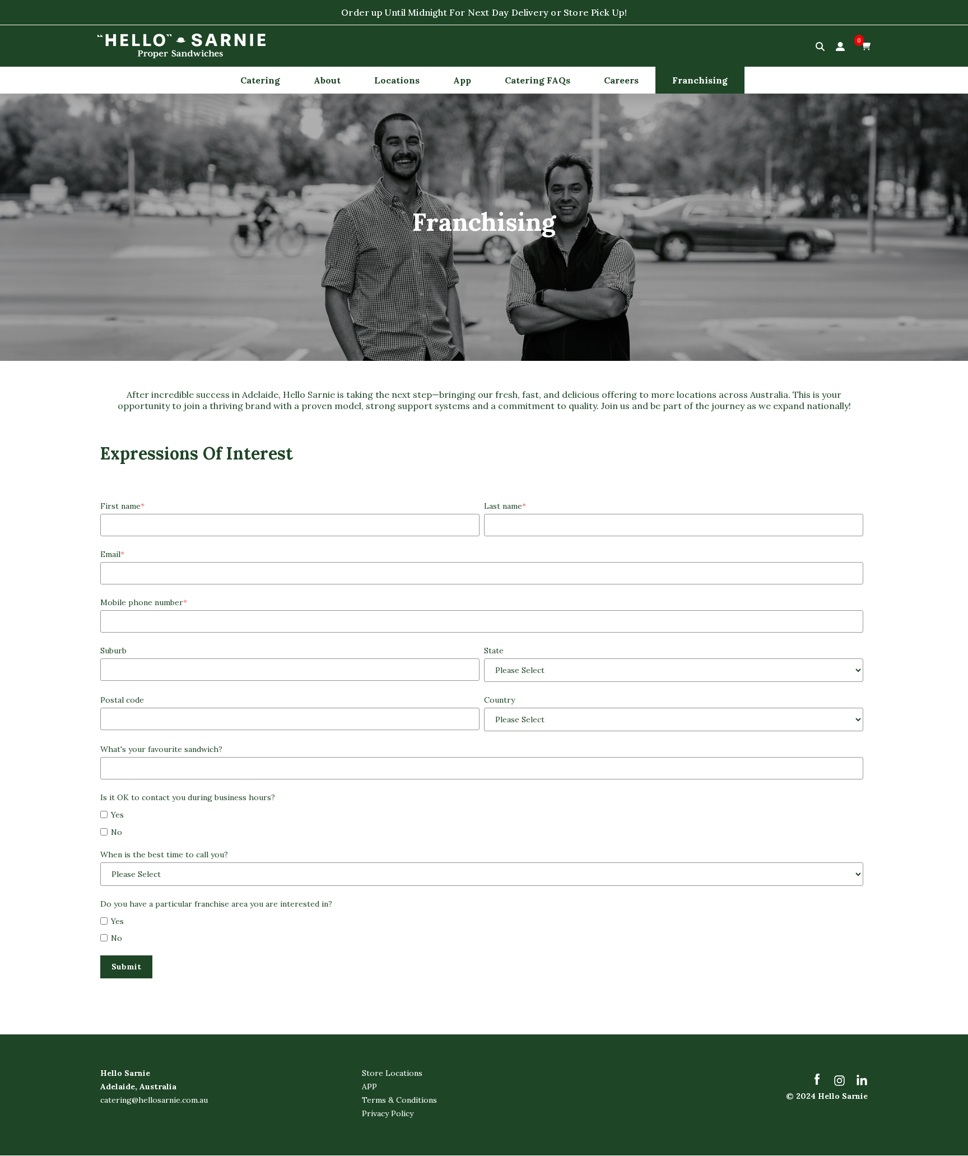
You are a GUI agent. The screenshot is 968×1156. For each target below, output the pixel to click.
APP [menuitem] (369, 1086)
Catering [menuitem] (260, 80)
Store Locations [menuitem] (392, 1073)
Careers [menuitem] (621, 80)
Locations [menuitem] (397, 80)
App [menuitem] (462, 80)
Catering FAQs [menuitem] (537, 80)
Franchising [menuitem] (700, 80)
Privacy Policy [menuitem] (387, 1113)
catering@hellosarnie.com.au (154, 1100)
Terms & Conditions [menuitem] (399, 1100)
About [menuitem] (327, 80)
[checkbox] (481, 823)
